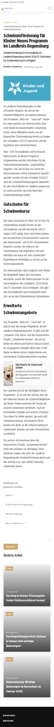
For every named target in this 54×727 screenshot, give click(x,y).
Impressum (8, 720)
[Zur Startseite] (7, 7)
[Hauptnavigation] (48, 8)
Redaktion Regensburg (12, 66)
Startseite (7, 22)
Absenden (10, 547)
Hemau (14, 22)
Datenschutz (9, 715)
